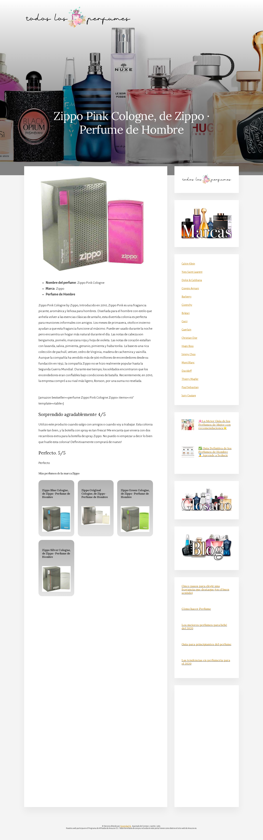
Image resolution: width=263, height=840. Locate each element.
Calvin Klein (188, 263)
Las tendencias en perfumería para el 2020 (206, 661)
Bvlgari (186, 313)
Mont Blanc (188, 362)
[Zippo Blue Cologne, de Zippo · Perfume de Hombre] (56, 518)
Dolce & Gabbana (192, 280)
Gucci (184, 321)
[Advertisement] (131, 61)
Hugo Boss (188, 346)
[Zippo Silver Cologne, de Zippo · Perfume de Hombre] (56, 578)
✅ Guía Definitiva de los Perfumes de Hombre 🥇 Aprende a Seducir (215, 451)
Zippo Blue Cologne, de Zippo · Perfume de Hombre (56, 493)
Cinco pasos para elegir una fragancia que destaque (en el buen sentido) (205, 589)
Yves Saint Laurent (192, 272)
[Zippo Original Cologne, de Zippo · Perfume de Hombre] (95, 515)
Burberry (186, 296)
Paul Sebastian (190, 387)
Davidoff (187, 370)
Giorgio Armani (190, 288)
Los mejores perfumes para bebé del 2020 (204, 626)
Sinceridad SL (125, 826)
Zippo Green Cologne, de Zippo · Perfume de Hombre (135, 493)
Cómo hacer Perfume (196, 609)
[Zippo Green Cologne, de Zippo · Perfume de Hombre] (135, 519)
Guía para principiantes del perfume (206, 644)
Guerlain (186, 329)
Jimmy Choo (189, 354)
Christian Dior (189, 337)
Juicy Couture (189, 395)
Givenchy (187, 304)
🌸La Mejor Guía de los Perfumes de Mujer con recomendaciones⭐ (214, 424)
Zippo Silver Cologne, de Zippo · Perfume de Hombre (56, 553)
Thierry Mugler (190, 379)
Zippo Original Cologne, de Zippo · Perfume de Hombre (94, 493)
